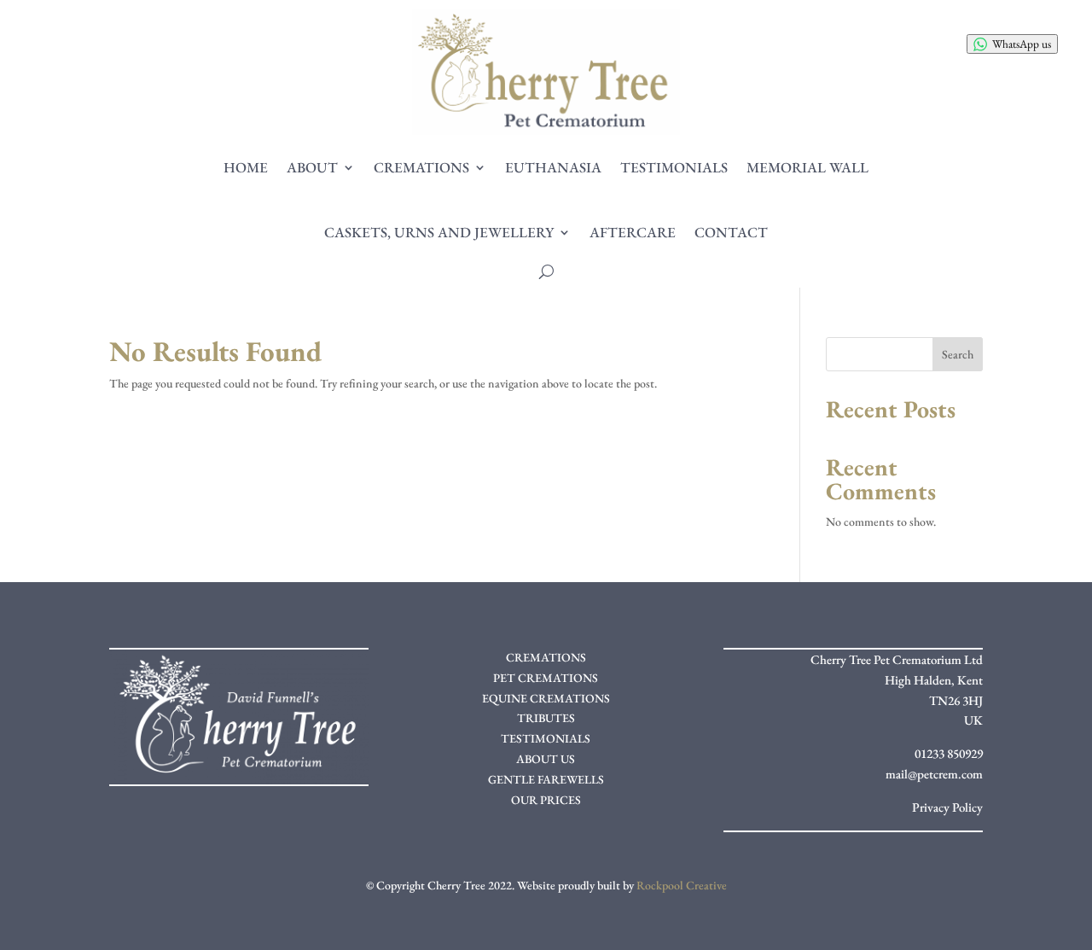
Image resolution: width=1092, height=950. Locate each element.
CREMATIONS (546, 657)
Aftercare (633, 232)
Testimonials (674, 167)
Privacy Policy (947, 807)
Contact (731, 232)
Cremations (421, 167)
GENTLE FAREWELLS (546, 779)
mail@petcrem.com (934, 774)
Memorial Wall (807, 167)
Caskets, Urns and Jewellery (439, 232)
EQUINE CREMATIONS (546, 698)
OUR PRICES (546, 799)
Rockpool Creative (681, 885)
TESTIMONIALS (545, 738)
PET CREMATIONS (545, 677)
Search (957, 354)
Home (246, 167)
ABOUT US (545, 758)
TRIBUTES (546, 718)
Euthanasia (553, 167)
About (312, 167)
